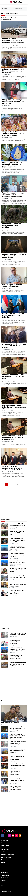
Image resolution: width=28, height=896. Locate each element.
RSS (2, 885)
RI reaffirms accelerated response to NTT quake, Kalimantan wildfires (16, 657)
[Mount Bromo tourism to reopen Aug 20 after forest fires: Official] (4, 548)
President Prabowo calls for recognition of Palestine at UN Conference (13, 437)
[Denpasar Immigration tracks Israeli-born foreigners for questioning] (4, 665)
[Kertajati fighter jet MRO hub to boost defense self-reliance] (4, 570)
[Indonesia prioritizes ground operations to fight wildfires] (4, 635)
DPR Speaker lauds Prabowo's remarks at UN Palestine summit (14, 346)
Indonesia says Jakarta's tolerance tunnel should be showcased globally (17, 525)
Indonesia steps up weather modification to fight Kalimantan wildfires (17, 743)
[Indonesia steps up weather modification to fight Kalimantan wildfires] (4, 743)
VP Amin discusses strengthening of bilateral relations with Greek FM (12, 468)
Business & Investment (7, 854)
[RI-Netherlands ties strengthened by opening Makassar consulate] (4, 788)
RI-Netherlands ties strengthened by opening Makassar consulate (16, 788)
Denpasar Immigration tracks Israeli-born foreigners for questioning (17, 664)
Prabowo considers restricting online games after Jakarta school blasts (14, 256)
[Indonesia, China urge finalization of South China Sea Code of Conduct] (4, 563)
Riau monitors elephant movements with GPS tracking (11, 225)
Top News (4, 701)
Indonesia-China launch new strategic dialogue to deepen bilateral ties (17, 765)
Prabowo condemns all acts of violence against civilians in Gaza (14, 376)
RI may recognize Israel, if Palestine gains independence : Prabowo (14, 407)
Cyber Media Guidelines (8, 883)
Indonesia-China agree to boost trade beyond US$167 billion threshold (17, 758)
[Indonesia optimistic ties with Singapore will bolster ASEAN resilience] (4, 592)
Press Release (5, 865)
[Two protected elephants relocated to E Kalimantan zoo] (4, 533)
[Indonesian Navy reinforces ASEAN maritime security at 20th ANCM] (4, 555)
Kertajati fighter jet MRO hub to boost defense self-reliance (17, 570)
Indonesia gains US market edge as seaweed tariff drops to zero (17, 750)
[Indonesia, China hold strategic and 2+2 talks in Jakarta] (4, 781)
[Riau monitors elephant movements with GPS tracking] (14, 214)
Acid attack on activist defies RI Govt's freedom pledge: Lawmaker (13, 71)
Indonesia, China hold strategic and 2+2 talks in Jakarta (16, 780)
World (2, 852)
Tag (10, 8)
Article (3, 859)
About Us (3, 880)
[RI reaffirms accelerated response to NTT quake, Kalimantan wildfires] (4, 657)
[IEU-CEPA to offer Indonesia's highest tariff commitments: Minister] (14, 713)
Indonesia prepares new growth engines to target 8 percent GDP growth (17, 540)
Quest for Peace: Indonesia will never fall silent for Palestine (13, 315)
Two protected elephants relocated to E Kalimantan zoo (16, 533)
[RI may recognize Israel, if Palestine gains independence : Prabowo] (14, 395)
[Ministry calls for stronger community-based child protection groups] (14, 152)
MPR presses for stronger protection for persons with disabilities (13, 101)
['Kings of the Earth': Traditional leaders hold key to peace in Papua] (14, 122)
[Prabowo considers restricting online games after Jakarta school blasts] (14, 244)
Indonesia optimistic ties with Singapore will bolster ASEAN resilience (17, 592)
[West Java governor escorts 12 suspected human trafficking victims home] (14, 183)
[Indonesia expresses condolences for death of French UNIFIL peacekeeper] (14, 29)
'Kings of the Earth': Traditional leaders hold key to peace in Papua (13, 133)
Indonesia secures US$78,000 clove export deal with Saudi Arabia (17, 584)
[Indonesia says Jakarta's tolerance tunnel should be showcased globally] (4, 526)
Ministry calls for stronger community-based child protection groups (12, 164)
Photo (3, 862)
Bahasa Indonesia (6, 870)
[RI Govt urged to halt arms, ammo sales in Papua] (14, 275)
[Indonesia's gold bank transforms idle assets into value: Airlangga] (4, 729)
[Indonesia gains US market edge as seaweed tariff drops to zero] (4, 751)
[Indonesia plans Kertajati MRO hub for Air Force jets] (4, 578)
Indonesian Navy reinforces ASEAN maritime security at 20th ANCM (17, 555)
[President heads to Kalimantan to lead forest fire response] (4, 642)
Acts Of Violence (17, 8)
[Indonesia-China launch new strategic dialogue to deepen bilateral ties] (4, 766)
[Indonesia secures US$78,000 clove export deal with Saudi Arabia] (4, 585)
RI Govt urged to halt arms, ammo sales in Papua (13, 285)
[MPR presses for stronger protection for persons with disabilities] (14, 90)
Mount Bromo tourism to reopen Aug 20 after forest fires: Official (17, 547)
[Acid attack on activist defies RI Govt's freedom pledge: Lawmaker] (14, 59)
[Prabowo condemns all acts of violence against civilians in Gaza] (14, 365)
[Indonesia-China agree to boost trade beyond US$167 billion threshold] (4, 758)
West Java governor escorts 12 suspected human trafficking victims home (13, 194)
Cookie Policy (5, 878)
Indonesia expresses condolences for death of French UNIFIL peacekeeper (13, 40)
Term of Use (4, 872)
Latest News (5, 628)
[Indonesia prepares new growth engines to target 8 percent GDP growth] (4, 541)
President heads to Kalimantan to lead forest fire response (16, 642)
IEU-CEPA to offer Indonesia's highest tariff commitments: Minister (12, 721)
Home (5, 8)
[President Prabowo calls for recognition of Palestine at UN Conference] (14, 426)
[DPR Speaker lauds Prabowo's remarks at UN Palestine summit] (14, 334)
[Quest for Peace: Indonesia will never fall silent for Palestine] (14, 304)
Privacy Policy (5, 875)
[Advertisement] (14, 503)
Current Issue (5, 849)
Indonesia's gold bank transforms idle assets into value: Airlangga (17, 728)
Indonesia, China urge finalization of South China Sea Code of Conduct (17, 562)
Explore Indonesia (6, 857)
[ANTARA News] (15, 2)
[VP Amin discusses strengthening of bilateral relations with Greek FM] (14, 457)
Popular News (5, 519)
